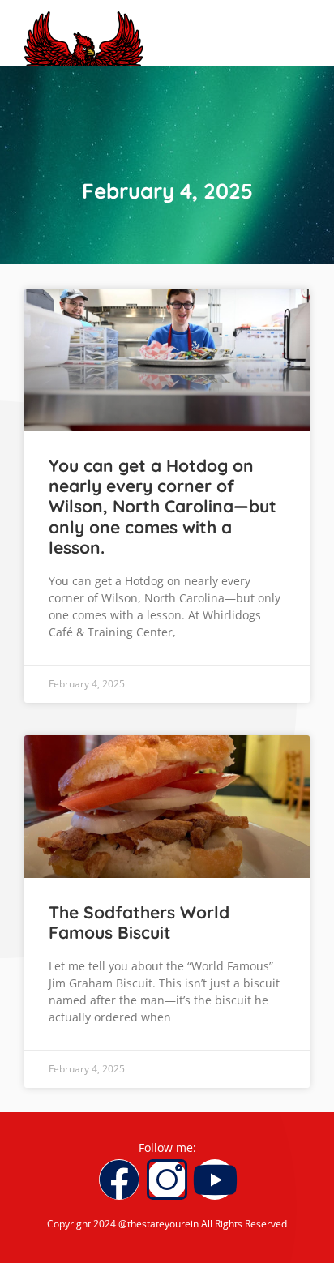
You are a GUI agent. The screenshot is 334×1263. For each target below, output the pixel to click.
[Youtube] (215, 1179)
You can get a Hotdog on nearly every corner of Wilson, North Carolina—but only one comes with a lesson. (162, 506)
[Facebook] (119, 1179)
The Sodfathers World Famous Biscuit (139, 922)
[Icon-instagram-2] (167, 1179)
